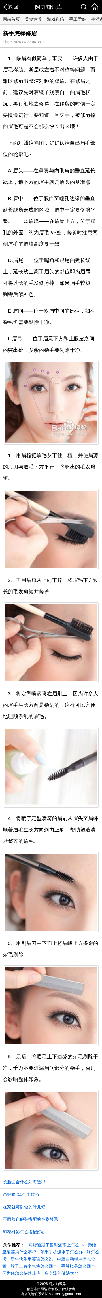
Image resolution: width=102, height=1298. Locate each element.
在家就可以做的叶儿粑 (24, 1206)
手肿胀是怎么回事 (78, 1266)
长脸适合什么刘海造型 (24, 1181)
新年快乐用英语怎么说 (31, 1259)
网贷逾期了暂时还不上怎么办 (56, 1244)
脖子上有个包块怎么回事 (33, 1266)
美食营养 (33, 19)
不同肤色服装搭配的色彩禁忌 (30, 1219)
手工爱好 (77, 19)
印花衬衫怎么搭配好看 (24, 1231)
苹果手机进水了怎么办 (61, 1252)
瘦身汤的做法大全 (61, 1273)
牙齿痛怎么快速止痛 (21, 1273)
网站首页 (11, 19)
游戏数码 (55, 19)
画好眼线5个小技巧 (21, 1194)
